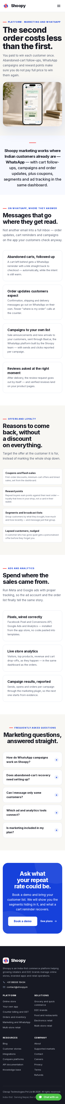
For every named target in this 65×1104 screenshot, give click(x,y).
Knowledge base (12, 1069)
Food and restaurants (46, 1015)
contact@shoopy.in (17, 987)
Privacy (38, 1064)
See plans (46, 921)
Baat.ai (47, 339)
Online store (9, 1001)
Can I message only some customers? (23, 795)
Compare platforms (13, 1059)
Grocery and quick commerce (44, 1003)
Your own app (10, 1006)
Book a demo (23, 921)
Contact (38, 1054)
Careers (38, 1059)
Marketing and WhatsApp (16, 1022)
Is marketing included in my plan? (25, 830)
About (37, 1043)
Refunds (38, 1074)
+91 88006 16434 (16, 982)
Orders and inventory (14, 1017)
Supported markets (44, 1048)
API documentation (13, 1064)
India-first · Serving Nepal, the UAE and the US (26, 1097)
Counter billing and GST (16, 1011)
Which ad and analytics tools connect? (26, 812)
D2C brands (40, 1010)
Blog (5, 1043)
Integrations (9, 1054)
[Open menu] (58, 5)
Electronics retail (43, 1020)
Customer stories (12, 1048)
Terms (37, 1069)
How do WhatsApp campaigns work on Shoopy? (27, 760)
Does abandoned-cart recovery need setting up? (28, 777)
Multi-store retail (11, 1027)
